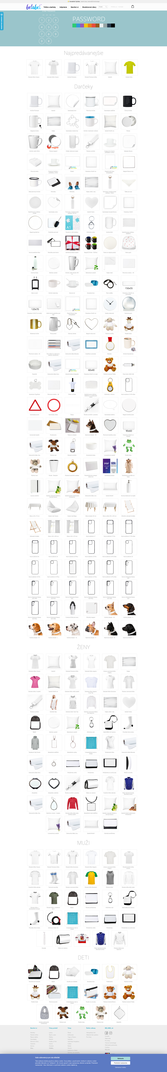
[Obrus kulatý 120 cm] (93, 499)
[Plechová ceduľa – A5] (130, 256)
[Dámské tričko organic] (93, 654)
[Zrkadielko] (36, 776)
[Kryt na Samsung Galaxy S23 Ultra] (55, 600)
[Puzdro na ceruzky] (93, 985)
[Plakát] (74, 154)
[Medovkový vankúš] (93, 256)
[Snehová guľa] (130, 296)
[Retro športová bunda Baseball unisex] (130, 776)
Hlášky (51, 1037)
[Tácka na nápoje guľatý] (111, 235)
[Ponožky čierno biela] (130, 715)
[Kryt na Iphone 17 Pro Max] (130, 519)
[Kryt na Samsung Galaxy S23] (130, 580)
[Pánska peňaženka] (93, 890)
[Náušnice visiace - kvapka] (55, 796)
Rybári (69, 1046)
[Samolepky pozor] (36, 398)
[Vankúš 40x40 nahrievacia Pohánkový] (74, 479)
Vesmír (70, 1048)
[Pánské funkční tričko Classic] (130, 850)
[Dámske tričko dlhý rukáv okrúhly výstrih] (74, 796)
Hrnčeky (32, 1032)
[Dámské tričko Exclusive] (111, 674)
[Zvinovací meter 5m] (55, 911)
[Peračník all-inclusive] (36, 965)
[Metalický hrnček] (36, 316)
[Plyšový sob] (55, 438)
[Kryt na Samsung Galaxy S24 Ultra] (111, 580)
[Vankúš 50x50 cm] (111, 114)
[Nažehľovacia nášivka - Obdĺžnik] (130, 215)
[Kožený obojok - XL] (74, 621)
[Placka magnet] (55, 134)
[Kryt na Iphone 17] (93, 519)
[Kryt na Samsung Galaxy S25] (130, 560)
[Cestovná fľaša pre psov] (74, 600)
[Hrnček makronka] (55, 276)
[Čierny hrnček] (130, 94)
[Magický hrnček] (36, 114)
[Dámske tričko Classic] (55, 60)
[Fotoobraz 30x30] (130, 195)
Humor (51, 1043)
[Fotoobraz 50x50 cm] (93, 296)
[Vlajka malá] (111, 256)
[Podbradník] (111, 965)
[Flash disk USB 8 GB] (130, 357)
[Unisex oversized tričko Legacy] (111, 654)
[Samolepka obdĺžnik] (111, 94)
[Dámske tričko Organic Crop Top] (93, 674)
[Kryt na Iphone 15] (130, 539)
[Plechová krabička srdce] (111, 418)
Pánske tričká (34, 1035)
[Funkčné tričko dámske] (111, 776)
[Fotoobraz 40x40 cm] (93, 154)
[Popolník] (36, 357)
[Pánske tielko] (111, 870)
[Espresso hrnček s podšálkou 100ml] (55, 154)
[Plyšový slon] (36, 458)
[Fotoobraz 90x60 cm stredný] (130, 418)
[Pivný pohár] (55, 316)
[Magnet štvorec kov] (130, 154)
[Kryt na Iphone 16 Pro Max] (111, 539)
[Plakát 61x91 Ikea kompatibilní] (111, 154)
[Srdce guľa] (130, 235)
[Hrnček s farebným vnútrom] (93, 114)
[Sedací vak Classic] (55, 499)
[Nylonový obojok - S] (93, 621)
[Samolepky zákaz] (55, 398)
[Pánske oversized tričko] (130, 674)
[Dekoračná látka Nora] (55, 357)
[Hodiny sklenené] (111, 296)
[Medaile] (111, 337)
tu (76, 1065)
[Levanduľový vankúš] (111, 438)
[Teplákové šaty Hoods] (36, 735)
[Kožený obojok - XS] (111, 600)
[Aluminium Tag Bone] (36, 377)
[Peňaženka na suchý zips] (111, 756)
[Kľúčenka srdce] (93, 215)
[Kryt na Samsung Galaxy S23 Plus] (36, 600)
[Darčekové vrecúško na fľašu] (130, 458)
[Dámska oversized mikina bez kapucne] (93, 695)
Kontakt (121, 7)
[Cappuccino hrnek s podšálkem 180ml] (111, 134)
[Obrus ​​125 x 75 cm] (36, 499)
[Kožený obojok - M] (36, 621)
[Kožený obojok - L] (55, 621)
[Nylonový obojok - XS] (93, 418)
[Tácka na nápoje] (74, 418)
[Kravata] (46, 931)
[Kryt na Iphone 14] (74, 560)
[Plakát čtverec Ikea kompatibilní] (74, 296)
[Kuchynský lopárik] (36, 418)
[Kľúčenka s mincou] (111, 377)
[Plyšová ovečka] (111, 316)
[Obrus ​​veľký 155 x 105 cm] (111, 499)
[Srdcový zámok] (74, 316)
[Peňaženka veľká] (74, 756)
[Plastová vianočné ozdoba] (74, 458)
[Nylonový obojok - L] (130, 621)
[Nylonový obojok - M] (111, 621)
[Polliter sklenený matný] (74, 134)
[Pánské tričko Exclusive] (74, 850)
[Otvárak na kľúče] (74, 438)
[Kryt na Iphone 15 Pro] (36, 560)
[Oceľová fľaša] (36, 256)
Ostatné (51, 1046)
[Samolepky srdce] (55, 195)
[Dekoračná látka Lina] (93, 479)
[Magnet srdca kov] (93, 316)
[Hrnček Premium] (74, 60)
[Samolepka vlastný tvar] (74, 114)
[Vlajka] (55, 114)
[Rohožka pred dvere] (55, 235)
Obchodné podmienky (111, 1045)
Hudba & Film (53, 1041)
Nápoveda (108, 1038)
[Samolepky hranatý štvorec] (111, 195)
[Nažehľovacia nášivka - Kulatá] (36, 195)
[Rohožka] (55, 175)
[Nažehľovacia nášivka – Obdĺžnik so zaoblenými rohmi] (93, 377)
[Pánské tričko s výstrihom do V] (55, 890)
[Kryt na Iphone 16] (55, 539)
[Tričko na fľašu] (74, 377)
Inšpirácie (63, 7)
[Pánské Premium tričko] (93, 60)
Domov (32, 1046)
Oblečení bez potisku (92, 1035)
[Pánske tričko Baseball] (93, 870)
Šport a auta (52, 1035)
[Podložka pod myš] (55, 215)
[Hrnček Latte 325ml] (36, 134)
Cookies (107, 1047)
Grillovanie (71, 1035)
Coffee (69, 1043)
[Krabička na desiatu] (93, 337)
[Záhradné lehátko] (36, 519)
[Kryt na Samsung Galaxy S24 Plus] (93, 580)
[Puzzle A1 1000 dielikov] (74, 215)
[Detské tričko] (131, 60)
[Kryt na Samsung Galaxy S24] (74, 580)
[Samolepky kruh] (74, 94)
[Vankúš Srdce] (93, 195)
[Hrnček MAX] (111, 215)
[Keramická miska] (93, 438)
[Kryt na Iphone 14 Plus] (93, 560)
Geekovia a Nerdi (72, 1050)
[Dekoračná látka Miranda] (74, 337)
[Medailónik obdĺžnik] (55, 735)
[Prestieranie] (55, 418)
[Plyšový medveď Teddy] (111, 357)
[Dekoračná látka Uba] (36, 438)
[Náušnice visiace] (55, 756)
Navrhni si (74, 7)
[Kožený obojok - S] (130, 600)
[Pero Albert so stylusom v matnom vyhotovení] (55, 337)
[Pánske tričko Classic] (36, 60)
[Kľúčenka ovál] (93, 715)
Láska (50, 1032)
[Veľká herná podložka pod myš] (55, 296)
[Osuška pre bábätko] (74, 965)
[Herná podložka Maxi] (36, 235)
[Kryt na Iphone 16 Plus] (74, 539)
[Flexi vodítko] (111, 276)
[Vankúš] (112, 60)
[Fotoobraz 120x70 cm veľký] (36, 296)
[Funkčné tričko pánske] (36, 870)
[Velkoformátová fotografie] (74, 357)
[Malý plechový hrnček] (36, 175)
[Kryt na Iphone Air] (36, 539)
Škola (69, 1032)
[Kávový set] (74, 276)
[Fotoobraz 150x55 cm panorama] (130, 276)
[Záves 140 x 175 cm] (74, 519)
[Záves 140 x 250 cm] (55, 519)
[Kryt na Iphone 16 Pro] (93, 539)
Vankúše (32, 1043)
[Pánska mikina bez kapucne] (121, 931)
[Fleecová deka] (36, 154)
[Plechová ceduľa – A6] (55, 377)
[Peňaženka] (93, 756)
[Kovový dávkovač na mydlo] (130, 479)
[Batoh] (36, 715)
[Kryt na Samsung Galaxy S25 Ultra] (36, 580)
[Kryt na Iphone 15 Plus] (55, 560)
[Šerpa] (74, 398)
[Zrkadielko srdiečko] (55, 776)
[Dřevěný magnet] (93, 600)
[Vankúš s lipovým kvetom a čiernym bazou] (55, 479)
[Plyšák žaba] (130, 438)
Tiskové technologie (110, 1043)
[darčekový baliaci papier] (74, 235)
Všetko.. (51, 1048)
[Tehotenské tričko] (111, 735)
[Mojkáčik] (121, 1005)
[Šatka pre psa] (130, 175)
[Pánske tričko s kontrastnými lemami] (36, 890)
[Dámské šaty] (55, 695)
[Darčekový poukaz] (111, 458)
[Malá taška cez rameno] (111, 715)
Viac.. (32, 1048)
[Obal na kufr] (36, 276)
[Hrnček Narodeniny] (130, 337)
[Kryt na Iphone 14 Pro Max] (111, 560)
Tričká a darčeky (49, 7)
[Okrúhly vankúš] (55, 256)
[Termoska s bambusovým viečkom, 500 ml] (74, 195)
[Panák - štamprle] (55, 458)
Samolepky (33, 1039)
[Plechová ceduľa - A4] (36, 337)
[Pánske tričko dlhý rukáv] (130, 870)
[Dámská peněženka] (111, 816)
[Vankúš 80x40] (111, 479)
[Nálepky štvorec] (130, 134)
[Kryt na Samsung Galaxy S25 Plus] (55, 580)
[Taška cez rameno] (93, 776)
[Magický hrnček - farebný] (93, 235)
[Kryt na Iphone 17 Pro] (111, 519)
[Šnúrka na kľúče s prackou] (93, 398)
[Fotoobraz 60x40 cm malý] (93, 357)
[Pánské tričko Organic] (93, 850)
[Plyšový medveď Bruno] (111, 985)
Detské (51, 1039)
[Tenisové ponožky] (55, 870)
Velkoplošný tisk (90, 1032)
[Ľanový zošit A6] (36, 479)
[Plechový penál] (55, 985)
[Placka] (130, 114)
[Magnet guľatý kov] (36, 215)
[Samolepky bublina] (111, 398)
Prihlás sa (114, 7)
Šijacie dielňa (34, 1037)
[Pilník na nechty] (130, 756)
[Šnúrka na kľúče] (93, 134)
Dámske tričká (34, 1041)
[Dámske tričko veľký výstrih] (74, 674)
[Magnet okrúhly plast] (130, 398)
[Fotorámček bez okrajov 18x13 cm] (93, 458)
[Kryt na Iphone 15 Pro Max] (130, 377)
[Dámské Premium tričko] (74, 654)
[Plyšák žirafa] (130, 316)
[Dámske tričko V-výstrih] (36, 674)
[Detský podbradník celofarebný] (46, 1005)
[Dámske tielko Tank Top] (74, 695)
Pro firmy (88, 1037)
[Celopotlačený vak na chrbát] (93, 735)
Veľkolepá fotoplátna (73, 1041)
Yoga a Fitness (72, 1037)
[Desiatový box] (93, 276)
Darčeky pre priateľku (74, 1052)
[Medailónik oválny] (74, 735)
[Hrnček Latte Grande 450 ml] (74, 256)
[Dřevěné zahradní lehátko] (130, 499)
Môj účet (107, 1049)
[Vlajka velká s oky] (93, 175)
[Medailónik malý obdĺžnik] (93, 796)
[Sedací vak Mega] (74, 499)
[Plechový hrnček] (93, 94)
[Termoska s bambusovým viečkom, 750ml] (111, 175)
